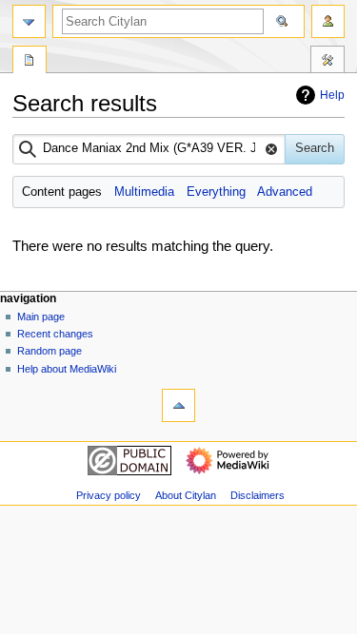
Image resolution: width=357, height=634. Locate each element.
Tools (327, 62)
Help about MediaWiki (66, 369)
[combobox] (149, 149)
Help (332, 95)
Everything (216, 192)
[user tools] (328, 21)
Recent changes (55, 333)
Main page (41, 316)
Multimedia (144, 192)
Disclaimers (257, 495)
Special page (29, 62)
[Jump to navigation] (29, 21)
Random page (49, 350)
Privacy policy (108, 495)
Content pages (62, 192)
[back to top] (178, 405)
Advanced (284, 192)
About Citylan (185, 495)
